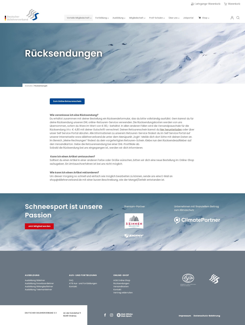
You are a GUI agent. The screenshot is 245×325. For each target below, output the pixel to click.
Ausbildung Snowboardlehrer (39, 283)
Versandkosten (121, 286)
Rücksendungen (121, 283)
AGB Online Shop (121, 280)
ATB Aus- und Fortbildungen (83, 283)
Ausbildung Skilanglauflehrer (39, 286)
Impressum (185, 315)
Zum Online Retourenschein (67, 101)
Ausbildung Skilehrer (35, 280)
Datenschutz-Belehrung (207, 315)
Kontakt (73, 286)
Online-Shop (121, 275)
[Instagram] (112, 315)
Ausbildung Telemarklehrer (38, 289)
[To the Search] (238, 18)
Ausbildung (32, 275)
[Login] (232, 18)
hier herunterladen (171, 129)
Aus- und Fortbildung (83, 275)
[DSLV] (22, 14)
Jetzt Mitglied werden (39, 226)
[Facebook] (105, 315)
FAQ (71, 280)
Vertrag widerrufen (123, 292)
